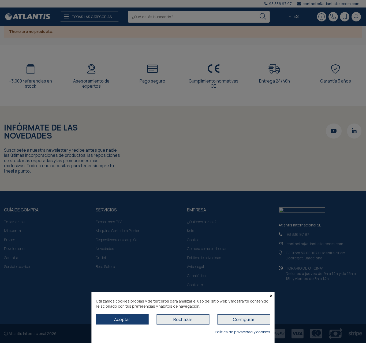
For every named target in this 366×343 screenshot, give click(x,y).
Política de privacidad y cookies (242, 331)
